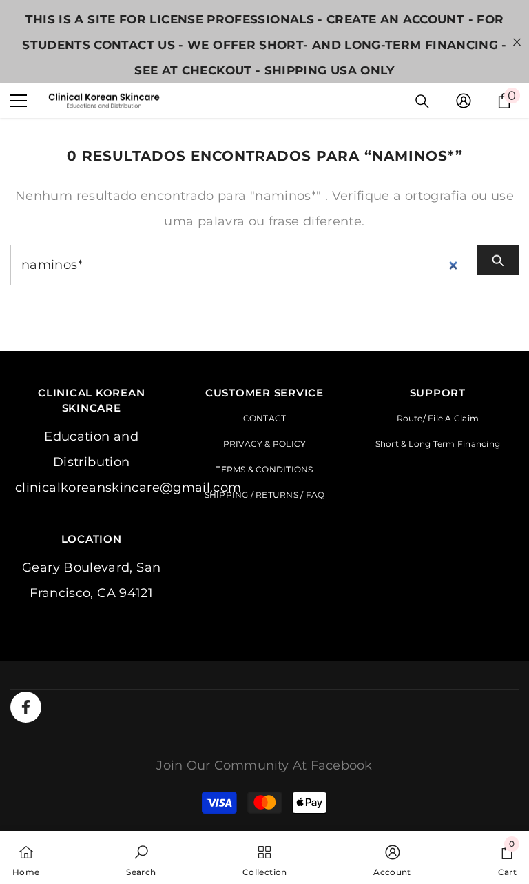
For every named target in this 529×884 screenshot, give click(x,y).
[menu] (18, 100)
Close (517, 42)
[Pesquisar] (422, 101)
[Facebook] (25, 707)
